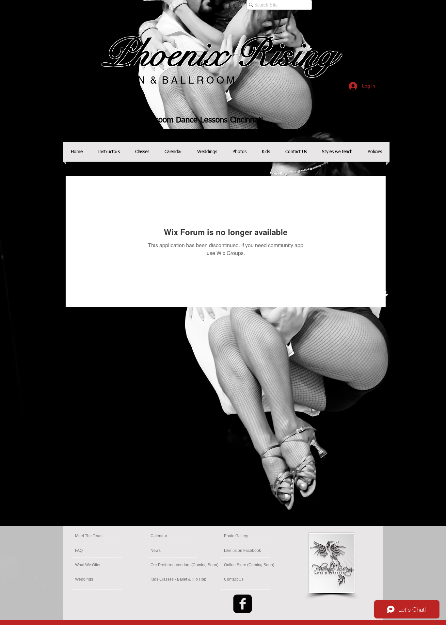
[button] (249, 565)
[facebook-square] (242, 603)
